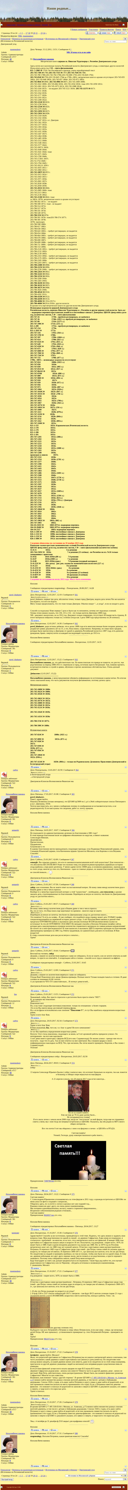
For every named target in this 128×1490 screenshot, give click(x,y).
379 (76, 1402)
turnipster (15, 1233)
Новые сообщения (79, 29)
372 (72, 994)
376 (76, 1233)
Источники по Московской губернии (61, 39)
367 (72, 859)
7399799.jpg (49, 1181)
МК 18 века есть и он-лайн (79, 52)
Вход (50, 25)
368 (72, 884)
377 (76, 1271)
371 (72, 970)
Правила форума (107, 29)
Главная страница (11, 25)
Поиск (118, 29)
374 (73, 1063)
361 (76, 595)
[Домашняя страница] (54, 591)
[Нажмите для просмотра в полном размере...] (78, 1111)
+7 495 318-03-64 (98, 1378)
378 (76, 1352)
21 (37, 33)
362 (76, 623)
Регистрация (45, 25)
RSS (120, 25)
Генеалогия (5, 39)
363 (76, 659)
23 (42, 33)
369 (72, 904)
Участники (93, 29)
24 (44, 33)
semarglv (15, 830)
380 (76, 1433)
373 (76, 1021)
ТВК (20, 36)
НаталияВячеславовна (15, 623)
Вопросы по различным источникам (27, 39)
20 (34, 33)
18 (29, 33)
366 (73, 830)
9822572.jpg (49, 1339)
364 (77, 770)
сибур (15, 770)
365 (73, 794)
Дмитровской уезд (87, 39)
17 (27, 33)
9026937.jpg (49, 1215)
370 (72, 951)
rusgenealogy (28, 36)
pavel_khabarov (15, 595)
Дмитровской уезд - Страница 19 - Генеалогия (29, 25)
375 (73, 1194)
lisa (15, 994)
